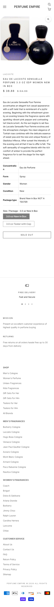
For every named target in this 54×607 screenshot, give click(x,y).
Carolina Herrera (11, 520)
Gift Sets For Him (11, 398)
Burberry (7, 505)
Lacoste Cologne (11, 432)
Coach (6, 485)
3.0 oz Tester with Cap (18, 223)
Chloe (6, 530)
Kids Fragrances (11, 388)
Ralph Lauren (9, 515)
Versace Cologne (11, 442)
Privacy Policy (10, 569)
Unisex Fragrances (12, 383)
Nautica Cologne (11, 472)
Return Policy (9, 559)
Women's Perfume (12, 378)
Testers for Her (10, 403)
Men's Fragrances (14, 421)
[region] (27, 291)
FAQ (5, 554)
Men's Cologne (10, 373)
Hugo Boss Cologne (12, 437)
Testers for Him (10, 408)
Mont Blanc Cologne (13, 457)
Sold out (27, 235)
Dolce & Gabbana (11, 495)
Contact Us (8, 549)
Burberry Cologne (11, 427)
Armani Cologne (11, 462)
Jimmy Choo (9, 510)
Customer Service (13, 538)
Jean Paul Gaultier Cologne (16, 447)
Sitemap (7, 574)
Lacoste (8, 74)
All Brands (8, 413)
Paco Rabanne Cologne (14, 467)
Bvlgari (6, 490)
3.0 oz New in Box (16, 216)
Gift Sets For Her (11, 393)
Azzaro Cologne (11, 452)
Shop (6, 367)
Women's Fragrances (16, 480)
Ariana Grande (10, 500)
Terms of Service (11, 564)
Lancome (7, 525)
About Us (7, 544)
